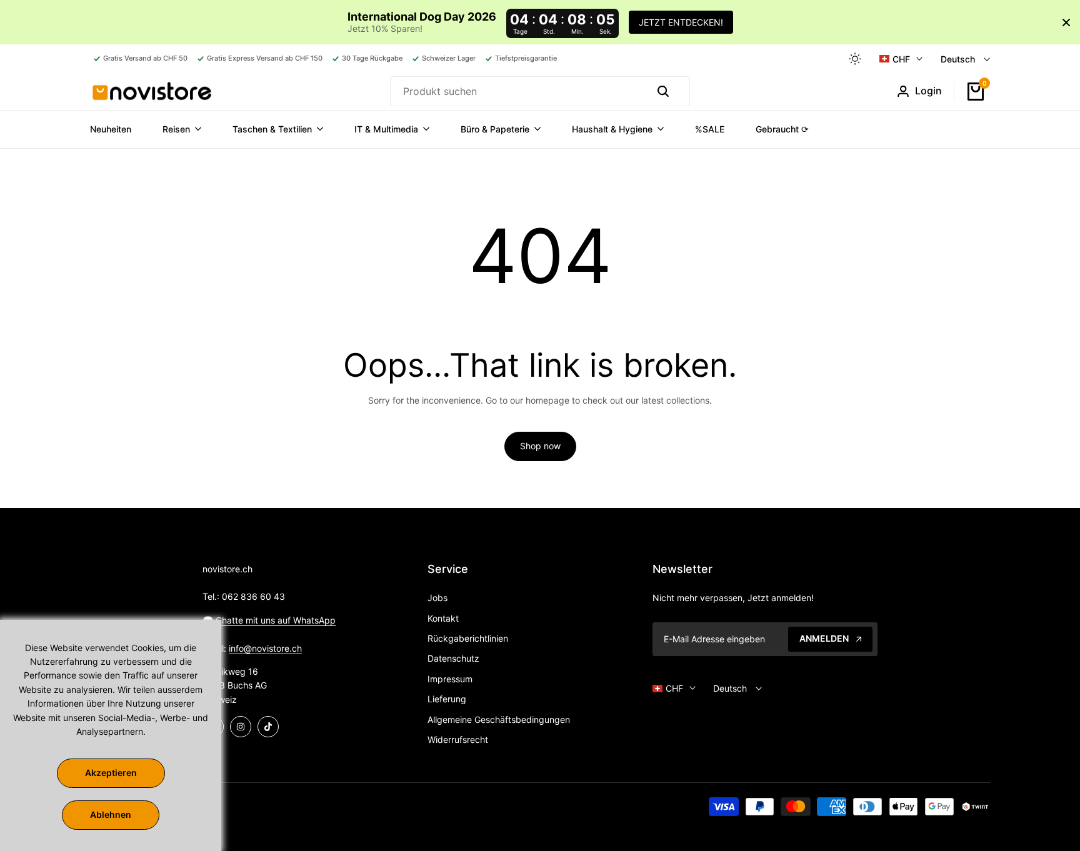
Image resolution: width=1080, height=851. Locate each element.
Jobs (438, 597)
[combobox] (517, 91)
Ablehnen (110, 814)
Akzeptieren (111, 772)
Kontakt (443, 618)
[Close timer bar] (1066, 22)
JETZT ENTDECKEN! (681, 22)
